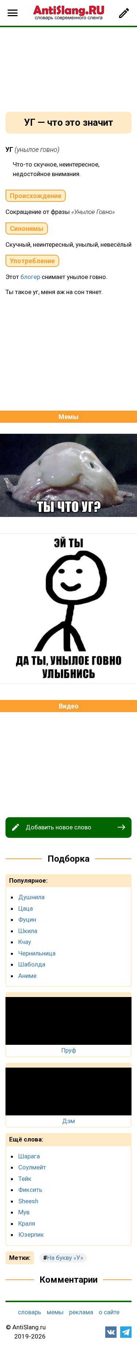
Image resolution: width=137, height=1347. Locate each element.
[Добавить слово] (124, 13)
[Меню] (13, 13)
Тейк (24, 1178)
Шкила (27, 931)
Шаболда (31, 964)
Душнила (31, 897)
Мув (24, 1212)
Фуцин (27, 919)
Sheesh (28, 1201)
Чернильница (37, 953)
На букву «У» (65, 1257)
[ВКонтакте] (111, 1332)
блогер (30, 277)
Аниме (27, 975)
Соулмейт (32, 1167)
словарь (29, 1312)
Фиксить (30, 1189)
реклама (81, 1312)
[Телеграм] (126, 1332)
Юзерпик (31, 1234)
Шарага (29, 1156)
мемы (55, 1312)
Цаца (25, 908)
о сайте (109, 1312)
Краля (26, 1223)
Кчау (24, 942)
